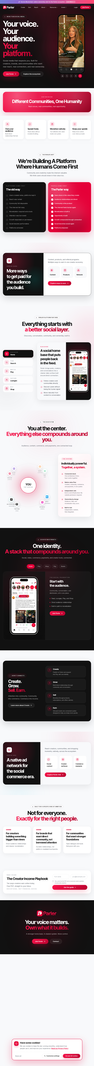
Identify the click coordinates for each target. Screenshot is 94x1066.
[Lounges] (76, 76)
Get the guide (69, 887)
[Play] (71, 76)
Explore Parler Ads (54, 775)
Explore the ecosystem (31, 74)
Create (23, 7)
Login (76, 7)
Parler (31, 566)
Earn (29, 7)
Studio (63, 566)
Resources (53, 7)
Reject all (18, 1056)
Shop (47, 566)
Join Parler (85, 7)
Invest (63, 7)
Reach (36, 7)
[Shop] (80, 76)
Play (39, 566)
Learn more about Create (20, 705)
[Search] (67, 76)
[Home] (62, 76)
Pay (55, 566)
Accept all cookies (71, 1056)
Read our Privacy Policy (59, 1048)
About (43, 7)
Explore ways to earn (58, 283)
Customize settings (52, 1056)
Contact (56, 941)
